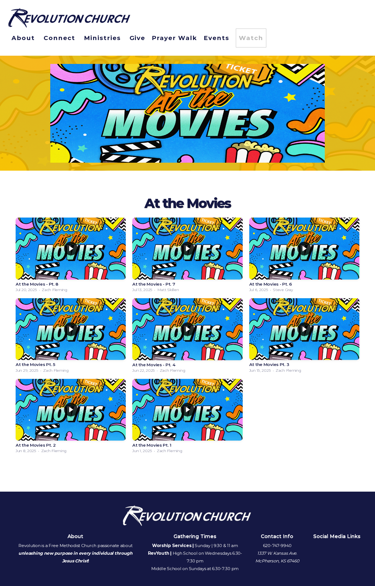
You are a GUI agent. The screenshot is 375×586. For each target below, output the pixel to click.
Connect (60, 38)
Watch (251, 38)
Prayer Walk (174, 38)
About (24, 38)
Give (137, 38)
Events (216, 38)
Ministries (103, 38)
